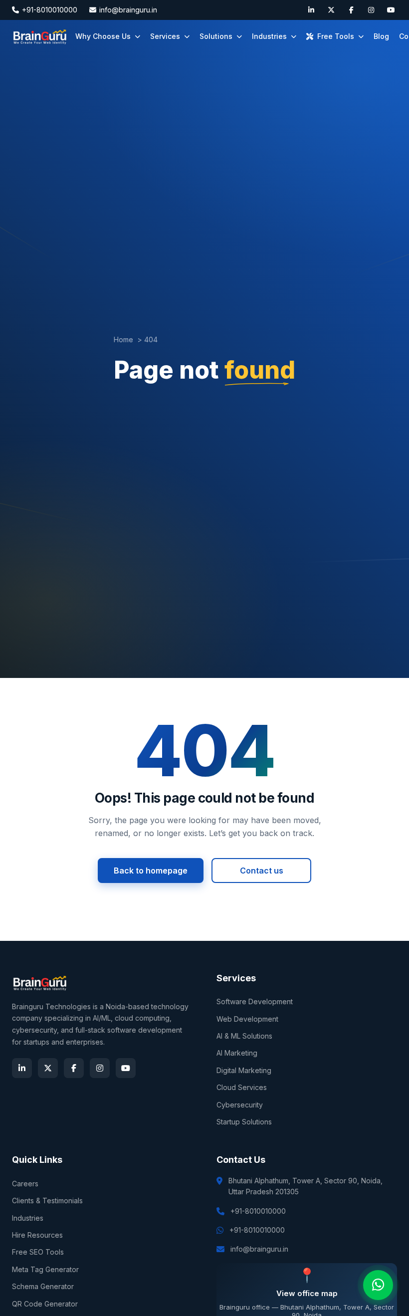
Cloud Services (241, 1087)
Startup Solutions (244, 1121)
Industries (269, 36)
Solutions (216, 36)
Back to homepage (151, 871)
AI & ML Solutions (244, 1036)
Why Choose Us (103, 36)
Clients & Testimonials (47, 1200)
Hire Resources (37, 1235)
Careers (25, 1183)
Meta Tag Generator (45, 1269)
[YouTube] (391, 10)
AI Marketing (236, 1053)
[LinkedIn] (311, 10)
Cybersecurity (239, 1104)
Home (123, 339)
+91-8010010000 (49, 9)
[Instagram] (371, 10)
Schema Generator (43, 1286)
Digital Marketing (243, 1070)
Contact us (261, 871)
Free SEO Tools (38, 1252)
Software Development (254, 1001)
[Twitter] (331, 10)
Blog (381, 36)
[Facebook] (351, 10)
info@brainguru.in (128, 9)
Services (165, 36)
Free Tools (335, 36)
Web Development (247, 1019)
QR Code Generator (45, 1304)
